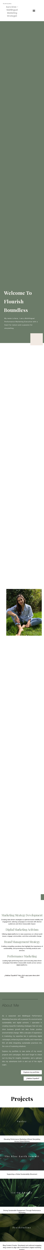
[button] (34, 11)
